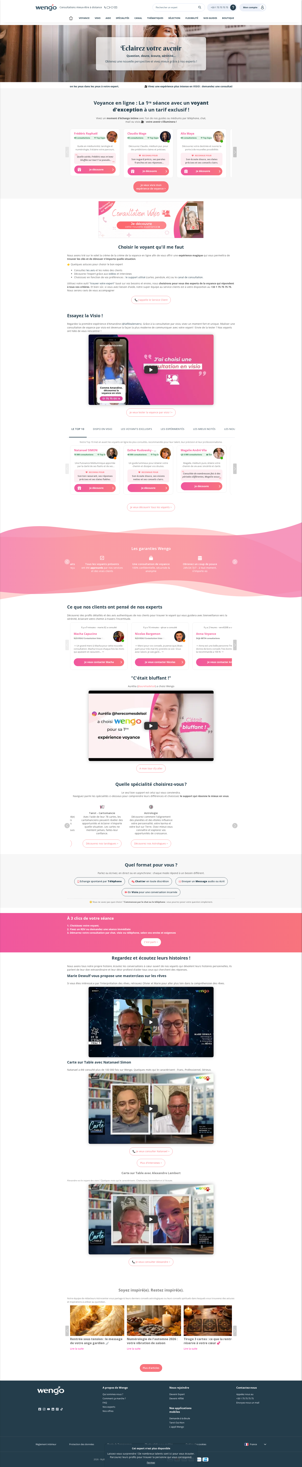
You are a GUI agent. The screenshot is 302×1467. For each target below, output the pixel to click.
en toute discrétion (152, 881)
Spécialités (122, 18)
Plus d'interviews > (151, 1162)
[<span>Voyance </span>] (200, 820)
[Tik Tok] (61, 1409)
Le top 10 (77, 429)
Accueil (71, 18)
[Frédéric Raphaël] (112, 137)
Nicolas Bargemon (147, 634)
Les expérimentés (172, 429)
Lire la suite (77, 1348)
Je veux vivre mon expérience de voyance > (151, 186)
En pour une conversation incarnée (152, 892)
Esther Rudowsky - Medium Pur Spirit (153, 450)
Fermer (151, 1462)
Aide (108, 18)
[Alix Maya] (218, 137)
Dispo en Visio (102, 429)
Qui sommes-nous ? (113, 1394)
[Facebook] (39, 1409)
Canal (138, 18)
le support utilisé (135, 277)
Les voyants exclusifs (136, 429)
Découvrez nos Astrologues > (102, 843)
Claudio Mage (136, 133)
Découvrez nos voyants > (200, 843)
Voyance (84, 18)
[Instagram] (44, 1409)
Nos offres (108, 1411)
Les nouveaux (233, 429)
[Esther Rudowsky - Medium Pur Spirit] (165, 454)
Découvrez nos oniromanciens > (151, 841)
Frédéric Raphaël (86, 133)
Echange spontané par (100, 881)
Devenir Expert (177, 1394)
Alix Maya (187, 133)
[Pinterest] (57, 1409)
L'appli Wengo (176, 1426)
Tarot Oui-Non (176, 1422)
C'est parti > (151, 942)
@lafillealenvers (131, 323)
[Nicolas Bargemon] (179, 636)
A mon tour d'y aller (151, 768)
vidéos (112, 273)
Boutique (228, 18)
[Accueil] (46, 7)
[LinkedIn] (53, 1409)
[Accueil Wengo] (50, 1391)
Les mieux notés (204, 429)
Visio (97, 18)
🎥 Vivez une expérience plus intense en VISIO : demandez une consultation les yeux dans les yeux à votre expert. (162, 86)
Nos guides (210, 18)
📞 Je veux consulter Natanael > (151, 1151)
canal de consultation (190, 277)
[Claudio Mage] (165, 137)
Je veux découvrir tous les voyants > (151, 507)
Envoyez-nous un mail (247, 1402)
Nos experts (109, 1406)
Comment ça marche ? (114, 1398)
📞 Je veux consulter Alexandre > (151, 1262)
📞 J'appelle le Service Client (151, 299)
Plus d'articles (151, 1368)
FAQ (105, 1402)
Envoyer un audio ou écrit (203, 881)
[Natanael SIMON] (112, 454)
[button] (235, 152)
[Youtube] (48, 1409)
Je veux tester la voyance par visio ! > (151, 412)
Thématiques (155, 18)
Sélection (174, 18)
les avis (90, 270)
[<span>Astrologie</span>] (102, 820)
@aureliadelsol (146, 686)
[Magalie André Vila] (218, 454)
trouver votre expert (102, 283)
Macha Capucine (85, 634)
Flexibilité (191, 18)
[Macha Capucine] (118, 636)
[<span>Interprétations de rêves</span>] (151, 818)
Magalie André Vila (194, 450)
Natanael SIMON (86, 450)
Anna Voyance (206, 634)
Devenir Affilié (176, 1398)
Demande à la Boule (179, 1418)
